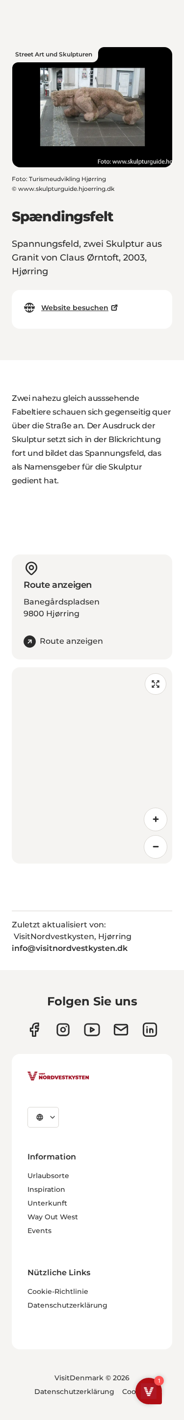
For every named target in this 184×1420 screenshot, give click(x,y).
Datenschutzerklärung (67, 1305)
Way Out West (52, 1216)
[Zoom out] (155, 847)
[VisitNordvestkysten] (58, 1076)
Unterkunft (47, 1203)
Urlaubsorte (48, 1175)
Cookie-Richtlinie (57, 1291)
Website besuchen (74, 307)
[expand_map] (155, 684)
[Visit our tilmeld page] (121, 1029)
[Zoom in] (155, 819)
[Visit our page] (34, 1029)
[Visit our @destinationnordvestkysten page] (92, 1029)
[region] (92, 765)
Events (39, 1230)
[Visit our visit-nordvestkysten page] (149, 1029)
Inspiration (46, 1189)
